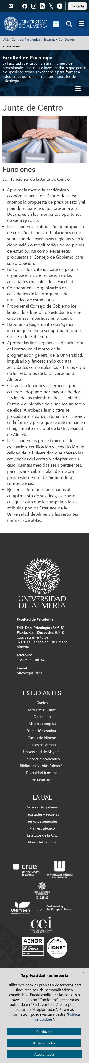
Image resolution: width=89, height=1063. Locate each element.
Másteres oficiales (42, 709)
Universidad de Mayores (42, 751)
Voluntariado (42, 779)
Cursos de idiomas (42, 737)
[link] (77, 5)
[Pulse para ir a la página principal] (25, 24)
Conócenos (66, 39)
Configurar (44, 1031)
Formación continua (42, 730)
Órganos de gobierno (42, 807)
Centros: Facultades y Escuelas (33, 39)
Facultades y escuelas (42, 814)
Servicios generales (42, 821)
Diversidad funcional (42, 772)
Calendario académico (42, 758)
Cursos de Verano (42, 744)
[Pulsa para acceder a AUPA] (60, 869)
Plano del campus (42, 842)
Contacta (77, 6)
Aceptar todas (44, 1054)
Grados (42, 702)
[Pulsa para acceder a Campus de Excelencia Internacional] (42, 925)
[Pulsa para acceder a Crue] (26, 869)
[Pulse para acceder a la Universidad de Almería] (42, 582)
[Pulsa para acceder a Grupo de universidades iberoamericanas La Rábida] (42, 890)
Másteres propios (42, 723)
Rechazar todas (44, 1043)
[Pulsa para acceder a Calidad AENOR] (44, 947)
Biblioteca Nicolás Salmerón (42, 765)
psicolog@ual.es (29, 672)
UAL (5, 39)
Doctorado (42, 716)
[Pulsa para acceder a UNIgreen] (42, 907)
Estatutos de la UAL (42, 835)
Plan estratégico (42, 828)
